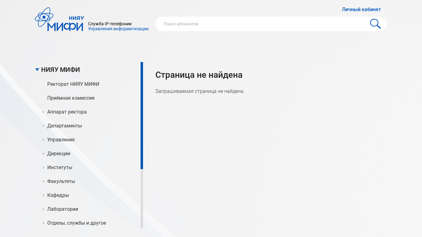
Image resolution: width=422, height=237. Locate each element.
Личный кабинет (361, 9)
